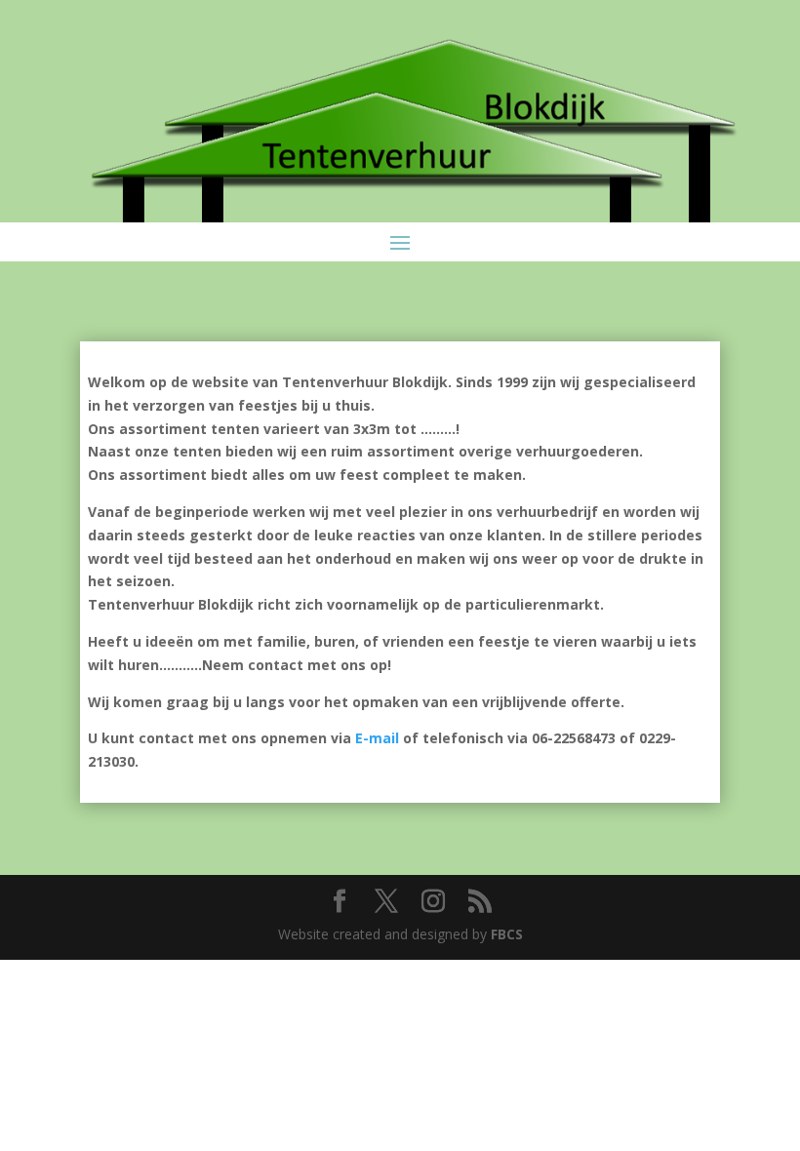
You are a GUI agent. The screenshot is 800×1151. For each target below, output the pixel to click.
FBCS (507, 934)
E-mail (377, 738)
